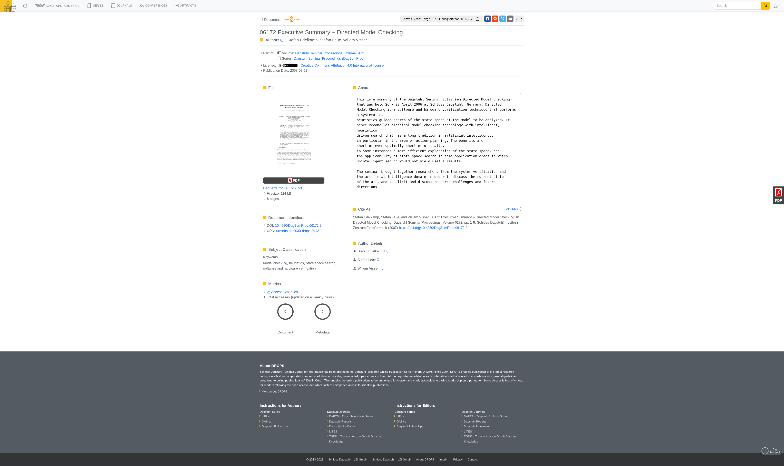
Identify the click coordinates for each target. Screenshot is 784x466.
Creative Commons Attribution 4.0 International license (342, 65)
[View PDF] (294, 133)
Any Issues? (775, 451)
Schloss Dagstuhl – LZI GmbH (347, 459)
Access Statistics (284, 292)
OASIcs (266, 421)
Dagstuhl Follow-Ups (275, 426)
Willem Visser (355, 40)
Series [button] (97, 5)
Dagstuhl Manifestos (342, 426)
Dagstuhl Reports (340, 421)
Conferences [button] (156, 5)
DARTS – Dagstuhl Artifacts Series (351, 416)
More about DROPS (274, 391)
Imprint (443, 459)
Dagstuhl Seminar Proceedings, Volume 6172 (329, 53)
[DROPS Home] (25, 6)
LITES (333, 431)
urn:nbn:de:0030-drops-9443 (297, 231)
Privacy (458, 459)
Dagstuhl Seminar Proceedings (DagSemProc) (329, 58)
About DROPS (425, 459)
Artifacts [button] (188, 5)
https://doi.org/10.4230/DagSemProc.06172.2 (433, 228)
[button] (57, 6)
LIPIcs (266, 416)
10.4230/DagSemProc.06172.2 (298, 225)
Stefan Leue (330, 40)
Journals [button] (124, 5)
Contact (473, 459)
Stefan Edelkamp (302, 40)
